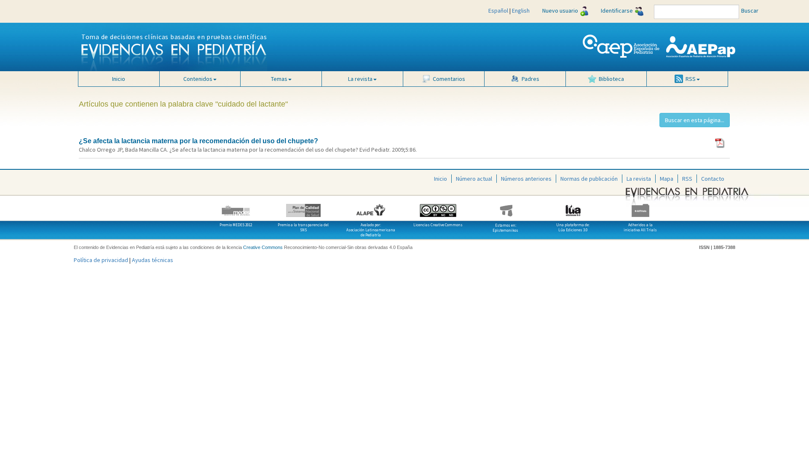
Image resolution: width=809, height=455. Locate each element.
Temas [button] (279, 79)
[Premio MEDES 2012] (236, 207)
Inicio (118, 79)
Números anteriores (526, 178)
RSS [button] (691, 79)
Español (498, 10)
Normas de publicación (589, 178)
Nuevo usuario (560, 10)
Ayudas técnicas (152, 260)
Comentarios (449, 79)
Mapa (666, 178)
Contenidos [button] (197, 79)
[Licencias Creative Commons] (438, 207)
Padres (530, 79)
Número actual (474, 178)
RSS (687, 178)
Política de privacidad (101, 260)
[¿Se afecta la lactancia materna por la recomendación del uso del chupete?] (720, 142)
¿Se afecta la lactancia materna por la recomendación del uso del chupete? (198, 141)
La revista (639, 178)
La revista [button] (360, 79)
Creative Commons (263, 247)
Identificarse (617, 10)
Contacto (712, 178)
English (521, 10)
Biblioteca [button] (611, 79)
